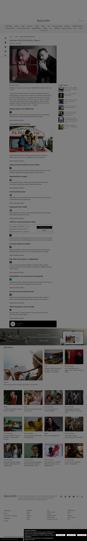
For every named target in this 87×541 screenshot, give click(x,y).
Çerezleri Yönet (71, 535)
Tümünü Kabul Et (60, 535)
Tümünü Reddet (81, 535)
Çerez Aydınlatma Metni (47, 538)
